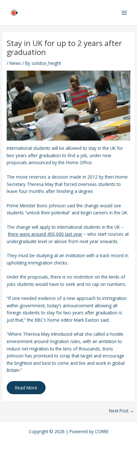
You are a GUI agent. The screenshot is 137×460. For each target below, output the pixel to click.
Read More (26, 388)
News (15, 63)
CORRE (102, 431)
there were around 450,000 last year (45, 234)
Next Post (121, 411)
